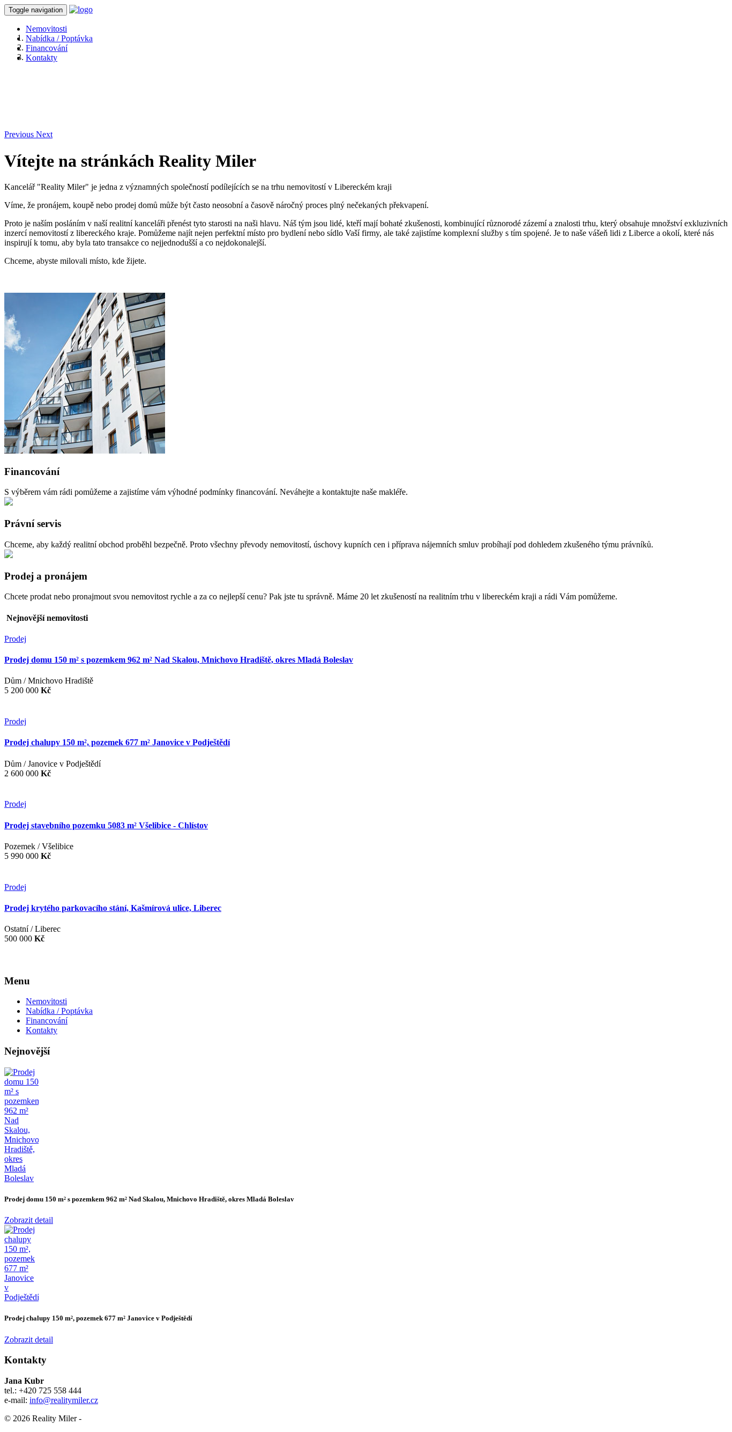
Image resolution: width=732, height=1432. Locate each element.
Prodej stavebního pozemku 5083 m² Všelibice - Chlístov (106, 825)
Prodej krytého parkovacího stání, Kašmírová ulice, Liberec (112, 907)
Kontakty (41, 57)
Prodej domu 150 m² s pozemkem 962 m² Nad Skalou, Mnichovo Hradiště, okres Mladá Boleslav (178, 659)
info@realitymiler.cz (63, 1400)
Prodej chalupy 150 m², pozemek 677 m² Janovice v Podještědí (117, 742)
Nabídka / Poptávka (59, 38)
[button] (20, 134)
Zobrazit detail (28, 1220)
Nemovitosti (46, 28)
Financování (47, 48)
